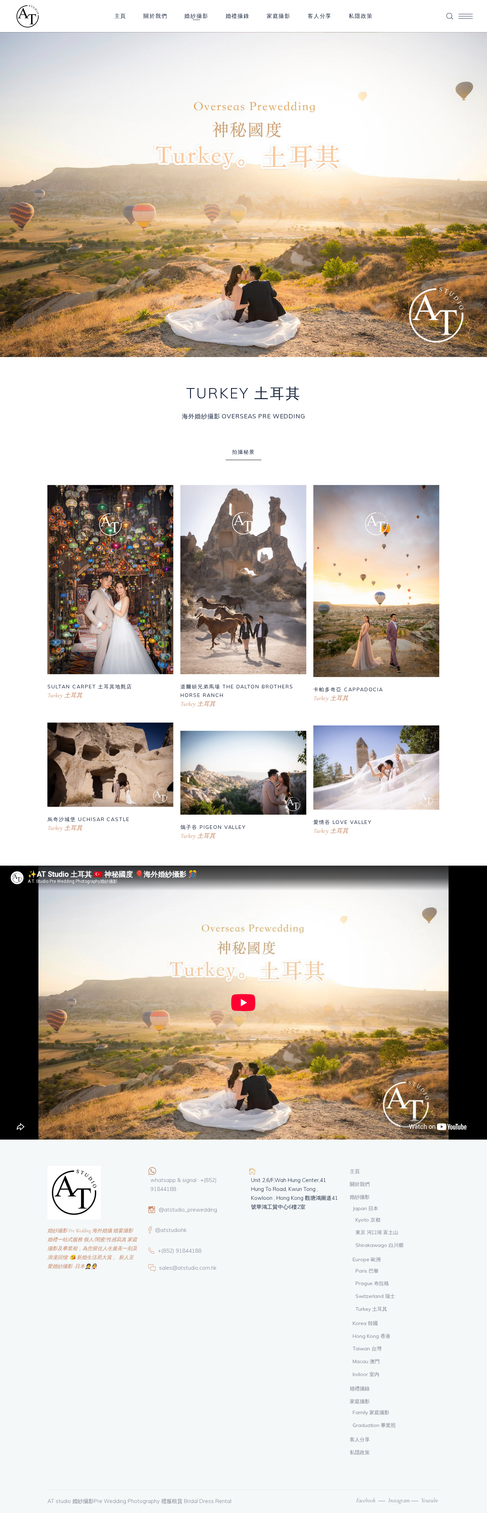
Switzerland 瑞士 (375, 1296)
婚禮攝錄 (360, 1388)
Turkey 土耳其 (64, 695)
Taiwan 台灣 (367, 1348)
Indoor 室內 (366, 1374)
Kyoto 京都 (367, 1220)
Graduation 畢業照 (374, 1425)
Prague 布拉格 (372, 1283)
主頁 (355, 1171)
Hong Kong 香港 (371, 1336)
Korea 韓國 (365, 1323)
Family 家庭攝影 (371, 1412)
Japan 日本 (365, 1208)
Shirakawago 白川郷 (379, 1245)
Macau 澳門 (366, 1361)
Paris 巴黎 (367, 1271)
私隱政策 (360, 1452)
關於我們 (360, 1184)
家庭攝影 (360, 1401)
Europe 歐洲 (367, 1259)
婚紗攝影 (360, 1197)
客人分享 (360, 1439)
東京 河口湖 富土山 (376, 1232)
